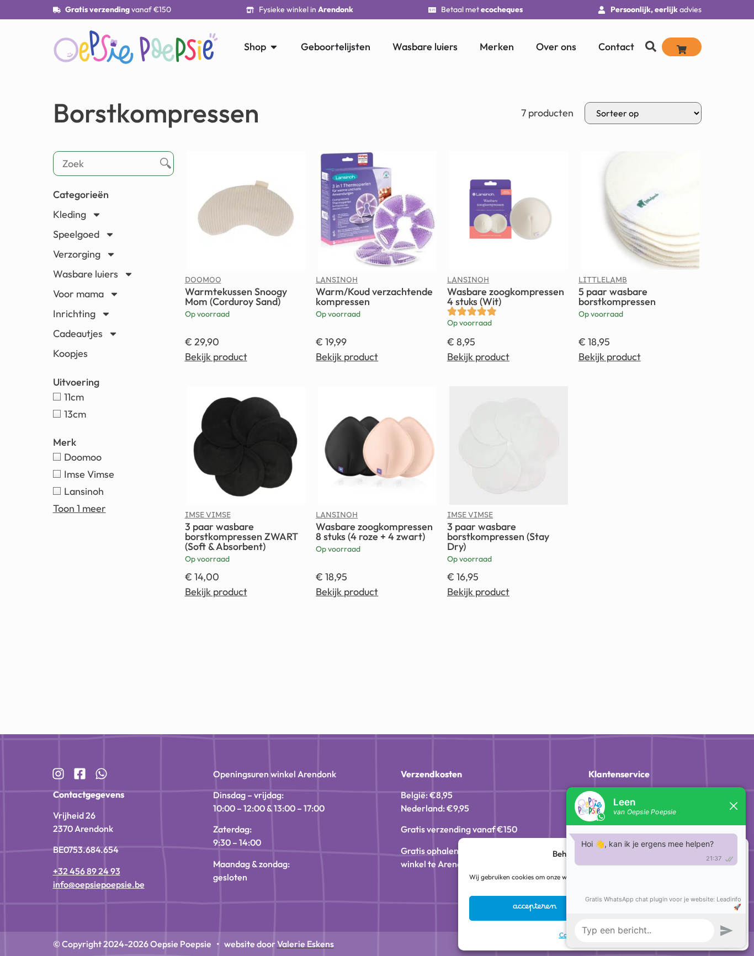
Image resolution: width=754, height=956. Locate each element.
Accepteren (535, 908)
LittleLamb (602, 282)
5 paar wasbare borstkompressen (617, 296)
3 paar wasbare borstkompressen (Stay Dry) (498, 536)
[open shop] (274, 46)
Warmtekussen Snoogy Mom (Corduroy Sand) (236, 296)
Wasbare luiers (85, 274)
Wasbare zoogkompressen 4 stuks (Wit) (505, 296)
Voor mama (78, 293)
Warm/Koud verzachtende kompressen (374, 296)
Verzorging (76, 254)
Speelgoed (76, 234)
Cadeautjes (78, 333)
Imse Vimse (208, 517)
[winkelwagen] (682, 47)
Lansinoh (337, 282)
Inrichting (74, 313)
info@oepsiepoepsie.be (99, 884)
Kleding (69, 214)
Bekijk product (216, 356)
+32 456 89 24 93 (86, 871)
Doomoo (203, 282)
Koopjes (70, 353)
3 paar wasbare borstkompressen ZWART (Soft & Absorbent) (241, 536)
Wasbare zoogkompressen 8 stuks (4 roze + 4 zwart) (374, 531)
